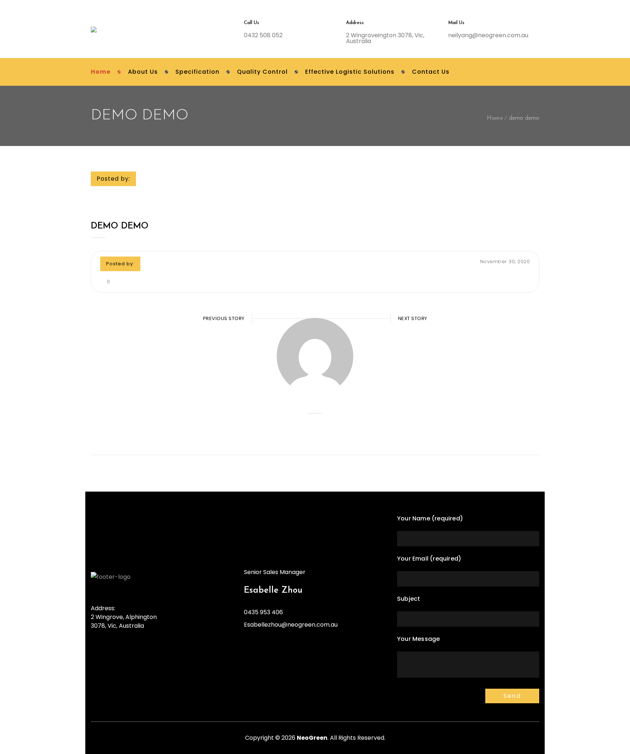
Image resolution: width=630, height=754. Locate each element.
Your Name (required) (430, 518)
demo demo (119, 226)
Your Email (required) (429, 558)
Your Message (418, 639)
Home (495, 118)
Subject (408, 599)
